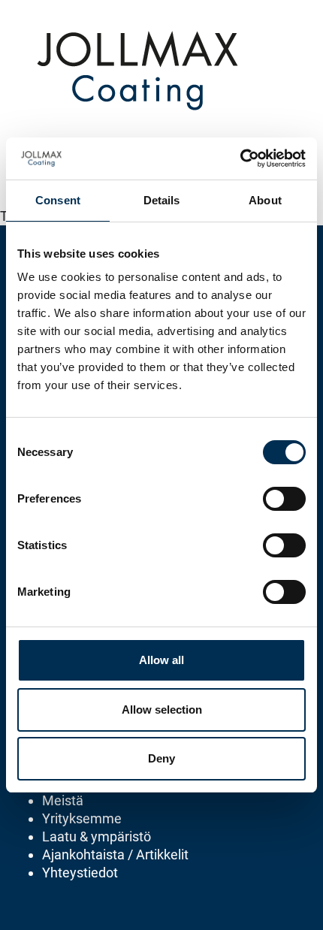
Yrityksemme (82, 818)
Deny (161, 758)
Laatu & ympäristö (96, 836)
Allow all (161, 660)
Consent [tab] (57, 200)
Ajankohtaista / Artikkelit (115, 854)
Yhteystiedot (80, 872)
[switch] (284, 499)
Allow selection (162, 709)
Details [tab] (161, 200)
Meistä (62, 800)
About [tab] (265, 200)
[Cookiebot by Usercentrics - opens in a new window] (240, 158)
